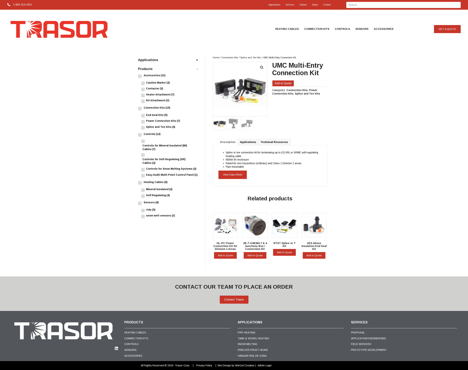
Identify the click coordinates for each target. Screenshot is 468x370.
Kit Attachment (157, 100)
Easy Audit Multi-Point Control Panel (172, 174)
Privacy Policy (204, 365)
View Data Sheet (232, 174)
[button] (447, 29)
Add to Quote (283, 83)
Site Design (224, 365)
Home (216, 57)
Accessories (384, 28)
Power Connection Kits (163, 120)
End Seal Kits (156, 115)
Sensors (362, 28)
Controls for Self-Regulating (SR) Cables (164, 161)
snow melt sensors (160, 215)
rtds (150, 209)
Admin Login (265, 365)
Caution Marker (158, 82)
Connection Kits (316, 28)
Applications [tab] (248, 142)
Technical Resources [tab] (274, 142)
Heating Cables (287, 28)
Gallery (303, 4)
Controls (342, 28)
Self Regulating (158, 195)
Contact (327, 4)
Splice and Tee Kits (250, 57)
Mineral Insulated (159, 189)
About (315, 4)
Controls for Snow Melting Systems (171, 168)
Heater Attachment (160, 94)
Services (290, 4)
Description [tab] (227, 142)
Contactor (154, 88)
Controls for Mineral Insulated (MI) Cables (164, 147)
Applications (274, 4)
